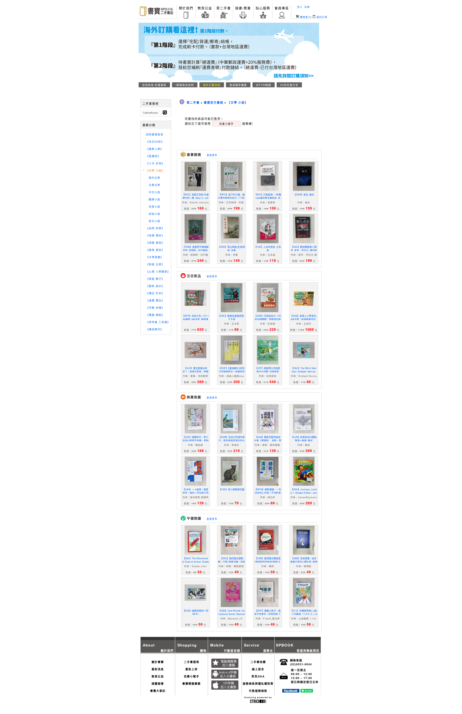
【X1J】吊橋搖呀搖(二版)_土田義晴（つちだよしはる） (303, 614)
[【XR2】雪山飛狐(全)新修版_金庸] (231, 242)
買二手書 (223, 8)
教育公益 (205, 8)
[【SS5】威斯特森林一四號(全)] (195, 599)
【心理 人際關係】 (158, 271)
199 (236, 208)
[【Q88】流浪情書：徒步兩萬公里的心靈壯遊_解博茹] (304, 553)
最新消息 (158, 669)
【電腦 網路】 (155, 314)
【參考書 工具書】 (158, 322)
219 (236, 450)
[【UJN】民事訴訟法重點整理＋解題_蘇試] (304, 432)
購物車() (305, 17)
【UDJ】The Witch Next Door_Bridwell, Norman (304, 369)
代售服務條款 (258, 691)
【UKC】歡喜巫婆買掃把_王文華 (231, 317)
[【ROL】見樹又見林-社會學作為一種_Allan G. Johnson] (195, 190)
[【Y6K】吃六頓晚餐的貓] (231, 484)
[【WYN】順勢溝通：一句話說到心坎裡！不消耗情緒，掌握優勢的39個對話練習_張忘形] (267, 484)
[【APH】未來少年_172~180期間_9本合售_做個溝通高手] (195, 305)
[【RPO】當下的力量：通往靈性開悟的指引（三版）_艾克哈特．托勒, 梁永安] (231, 190)
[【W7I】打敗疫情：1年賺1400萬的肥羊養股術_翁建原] (267, 190)
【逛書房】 (153, 156)
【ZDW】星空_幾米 (303, 194)
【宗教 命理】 (155, 307)
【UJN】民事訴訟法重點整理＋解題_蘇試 (304, 438)
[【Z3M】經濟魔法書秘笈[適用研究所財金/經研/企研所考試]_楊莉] (267, 553)
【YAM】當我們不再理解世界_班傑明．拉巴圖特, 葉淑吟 (195, 250)
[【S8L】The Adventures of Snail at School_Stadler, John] (195, 553)
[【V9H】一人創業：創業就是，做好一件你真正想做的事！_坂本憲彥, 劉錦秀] (195, 484)
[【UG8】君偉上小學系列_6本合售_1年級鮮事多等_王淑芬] (304, 305)
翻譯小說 (154, 199)
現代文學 (154, 177)
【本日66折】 (155, 141)
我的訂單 (321, 17)
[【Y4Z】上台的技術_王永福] (267, 242)
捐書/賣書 (243, 8)
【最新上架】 (154, 148)
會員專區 (281, 8)
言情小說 (154, 206)
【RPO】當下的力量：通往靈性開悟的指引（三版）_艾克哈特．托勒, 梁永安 (231, 198)
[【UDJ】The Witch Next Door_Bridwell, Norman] (304, 357)
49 (236, 571)
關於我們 (186, 8)
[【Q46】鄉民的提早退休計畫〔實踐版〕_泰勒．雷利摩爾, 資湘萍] (267, 432)
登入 (300, 6)
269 (200, 381)
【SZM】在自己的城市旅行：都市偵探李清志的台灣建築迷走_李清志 (232, 440)
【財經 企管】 (155, 264)
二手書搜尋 (191, 662)
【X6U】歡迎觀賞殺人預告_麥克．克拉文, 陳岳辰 (304, 248)
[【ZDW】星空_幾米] (304, 190)
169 (200, 208)
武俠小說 (154, 213)
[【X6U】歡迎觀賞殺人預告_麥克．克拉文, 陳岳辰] (304, 242)
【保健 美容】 (155, 242)
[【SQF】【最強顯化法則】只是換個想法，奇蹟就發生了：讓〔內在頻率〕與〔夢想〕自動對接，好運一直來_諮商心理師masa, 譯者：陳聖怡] (231, 363)
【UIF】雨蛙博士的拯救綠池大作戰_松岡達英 (267, 369)
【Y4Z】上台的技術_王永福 (267, 248)
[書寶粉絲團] (290, 691)
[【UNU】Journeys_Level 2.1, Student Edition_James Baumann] (304, 484)
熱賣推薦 (194, 397)
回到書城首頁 (154, 134)
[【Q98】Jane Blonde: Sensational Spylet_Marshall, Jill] (231, 606)
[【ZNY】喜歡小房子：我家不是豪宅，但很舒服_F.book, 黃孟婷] (267, 606)
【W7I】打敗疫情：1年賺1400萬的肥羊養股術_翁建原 (267, 198)
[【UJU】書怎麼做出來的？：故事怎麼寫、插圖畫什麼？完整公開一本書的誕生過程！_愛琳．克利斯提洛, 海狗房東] (195, 357)
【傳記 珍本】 (155, 293)
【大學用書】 (154, 257)
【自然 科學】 (155, 228)
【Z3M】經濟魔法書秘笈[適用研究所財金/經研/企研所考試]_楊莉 (268, 561)
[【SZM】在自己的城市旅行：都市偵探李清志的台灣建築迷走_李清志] (231, 432)
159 (272, 208)
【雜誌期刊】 (154, 329)
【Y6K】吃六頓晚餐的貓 (231, 489)
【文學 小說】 (155, 170)
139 (309, 208)
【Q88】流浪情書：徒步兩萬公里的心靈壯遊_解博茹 (303, 561)
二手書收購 (258, 662)
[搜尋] (165, 113)
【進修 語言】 (155, 250)
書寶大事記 (157, 691)
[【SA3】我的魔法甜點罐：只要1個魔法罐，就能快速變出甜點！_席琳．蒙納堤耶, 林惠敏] (231, 553)
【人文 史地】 (155, 163)
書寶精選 (194, 154)
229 (272, 329)
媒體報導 (158, 683)
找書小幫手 (191, 676)
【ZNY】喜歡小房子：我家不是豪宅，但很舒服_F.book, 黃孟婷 (267, 614)
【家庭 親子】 (155, 278)
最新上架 (191, 669)
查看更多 (212, 155)
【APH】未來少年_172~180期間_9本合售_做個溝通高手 (195, 319)
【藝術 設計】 (155, 286)
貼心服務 (263, 8)
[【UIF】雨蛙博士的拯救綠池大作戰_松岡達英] (267, 363)
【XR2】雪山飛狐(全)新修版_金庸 (231, 248)
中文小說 (154, 192)
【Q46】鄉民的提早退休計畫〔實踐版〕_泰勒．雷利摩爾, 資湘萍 (267, 440)
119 (272, 260)
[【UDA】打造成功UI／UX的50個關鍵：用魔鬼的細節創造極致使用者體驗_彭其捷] (267, 311)
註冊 (307, 6)
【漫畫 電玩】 (155, 300)
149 (236, 260)
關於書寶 (158, 662)
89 (236, 329)
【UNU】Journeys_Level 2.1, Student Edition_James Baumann (304, 493)
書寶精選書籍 (191, 683)
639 (200, 329)
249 (200, 260)
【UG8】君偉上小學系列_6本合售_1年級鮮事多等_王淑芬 (303, 319)
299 (309, 450)
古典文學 (154, 185)
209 (236, 381)
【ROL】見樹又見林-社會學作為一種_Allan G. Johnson (195, 198)
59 (199, 571)
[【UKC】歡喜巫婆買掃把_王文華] (231, 311)
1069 (309, 329)
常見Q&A (258, 676)
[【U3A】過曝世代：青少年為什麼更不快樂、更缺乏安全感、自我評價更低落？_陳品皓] (195, 432)
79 (236, 502)
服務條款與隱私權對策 (258, 683)
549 (272, 381)
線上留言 (258, 669)
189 (200, 450)
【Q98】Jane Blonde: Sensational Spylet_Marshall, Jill (231, 614)
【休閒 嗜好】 (155, 235)
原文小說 (154, 221)
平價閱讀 (194, 518)
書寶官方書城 (213, 102)
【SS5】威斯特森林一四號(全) (195, 612)
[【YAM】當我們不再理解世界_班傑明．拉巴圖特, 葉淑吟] (195, 242)
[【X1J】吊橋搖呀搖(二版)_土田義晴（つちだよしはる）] (304, 606)
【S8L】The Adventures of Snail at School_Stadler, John (195, 561)
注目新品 (194, 276)
